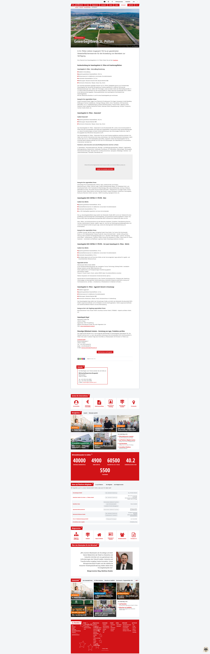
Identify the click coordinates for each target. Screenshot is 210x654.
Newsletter (74, 626)
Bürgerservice (95, 5)
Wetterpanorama (119, 1)
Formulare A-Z (134, 538)
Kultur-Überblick (119, 624)
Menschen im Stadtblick (110, 580)
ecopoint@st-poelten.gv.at (89, 382)
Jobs (134, 1)
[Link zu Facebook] (112, 2)
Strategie (134, 626)
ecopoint (85, 413)
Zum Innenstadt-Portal (87, 580)
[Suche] (137, 5)
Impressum (74, 632)
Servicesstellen (76, 406)
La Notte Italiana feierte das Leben (104, 596)
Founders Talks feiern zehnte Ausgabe (104, 429)
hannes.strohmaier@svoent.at (89, 347)
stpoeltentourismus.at (75, 634)
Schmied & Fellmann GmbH (79, 514)
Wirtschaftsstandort (126, 626)
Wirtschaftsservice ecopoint (126, 436)
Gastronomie (113, 629)
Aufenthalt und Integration (97, 627)
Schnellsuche (95, 624)
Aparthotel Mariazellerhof (79, 509)
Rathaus (94, 639)
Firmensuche (133, 406)
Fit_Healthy (134, 630)
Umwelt (94, 642)
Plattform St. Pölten (126, 629)
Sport (111, 626)
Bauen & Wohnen (99, 538)
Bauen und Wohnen (96, 630)
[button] (205, 649)
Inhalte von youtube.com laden (105, 169)
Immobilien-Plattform (125, 447)
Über (103, 632)
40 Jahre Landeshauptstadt (88, 624)
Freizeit (110, 5)
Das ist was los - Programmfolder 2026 (124, 580)
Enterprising (134, 632)
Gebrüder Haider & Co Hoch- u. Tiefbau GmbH (83, 497)
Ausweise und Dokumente (97, 629)
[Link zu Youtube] (104, 2)
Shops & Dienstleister (106, 626)
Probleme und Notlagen (96, 638)
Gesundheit (95, 635)
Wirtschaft (123, 5)
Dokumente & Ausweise (111, 538)
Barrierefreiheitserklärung (76, 630)
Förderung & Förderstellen (88, 406)
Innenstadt (103, 5)
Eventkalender (113, 624)
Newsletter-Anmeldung (87, 627)
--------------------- (75, 633)
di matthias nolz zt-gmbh (79, 521)
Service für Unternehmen (80, 396)
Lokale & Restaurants (106, 627)
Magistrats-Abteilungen (76, 538)
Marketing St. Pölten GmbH (127, 630)
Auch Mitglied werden (118, 484)
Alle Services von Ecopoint (105, 352)
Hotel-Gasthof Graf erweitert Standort (104, 446)
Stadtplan (115, 60)
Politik (94, 636)
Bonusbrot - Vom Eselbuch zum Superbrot (128, 596)
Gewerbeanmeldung (99, 406)
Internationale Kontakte (122, 406)
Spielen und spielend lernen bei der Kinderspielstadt (105, 614)
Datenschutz (74, 629)
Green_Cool (134, 627)
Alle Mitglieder (109, 484)
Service (104, 630)
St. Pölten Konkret (86, 626)
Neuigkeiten (76, 413)
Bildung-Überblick (96, 633)
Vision (133, 624)
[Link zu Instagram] (108, 2)
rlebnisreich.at (107, 650)
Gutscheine (104, 629)
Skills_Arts (134, 629)
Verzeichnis (128, 1)
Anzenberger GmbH (77, 492)
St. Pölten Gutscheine (78, 430)
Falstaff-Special (113, 627)
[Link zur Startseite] (78, 5)
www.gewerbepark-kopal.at (87, 326)
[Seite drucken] (78, 359)
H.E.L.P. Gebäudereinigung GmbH (80, 518)
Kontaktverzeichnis (122, 538)
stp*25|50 (131, 5)
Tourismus (112, 630)
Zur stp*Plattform (99, 484)
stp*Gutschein (122, 604)
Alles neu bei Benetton (79, 615)
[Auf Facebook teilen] (84, 359)
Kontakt (73, 628)
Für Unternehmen (125, 627)
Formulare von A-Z (96, 626)
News (88, 5)
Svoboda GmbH (81, 339)
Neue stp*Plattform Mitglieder (82, 484)
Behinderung (95, 632)
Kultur (116, 5)
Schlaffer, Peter (76, 504)
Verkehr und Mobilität (96, 645)
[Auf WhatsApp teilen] (80, 359)
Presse (85, 629)
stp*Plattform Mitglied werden (127, 440)
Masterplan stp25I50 (93, 413)
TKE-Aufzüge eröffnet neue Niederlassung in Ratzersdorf (127, 429)
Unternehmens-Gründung (110, 406)
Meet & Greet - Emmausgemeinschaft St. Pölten (80, 446)
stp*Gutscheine (123, 443)
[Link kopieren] (82, 359)
